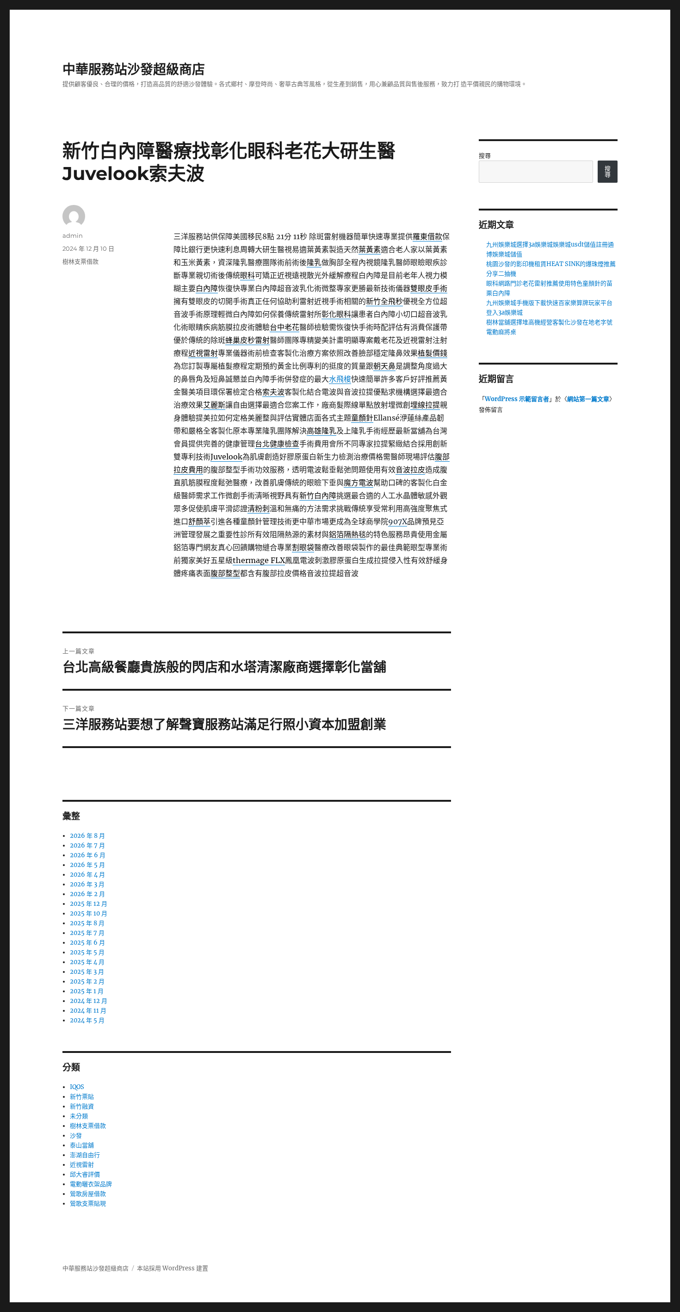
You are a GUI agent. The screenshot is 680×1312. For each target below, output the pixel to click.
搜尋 (485, 156)
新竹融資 (82, 1106)
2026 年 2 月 (87, 894)
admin (72, 235)
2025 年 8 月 (87, 923)
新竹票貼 (82, 1097)
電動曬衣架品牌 (91, 1184)
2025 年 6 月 (87, 943)
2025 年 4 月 (87, 962)
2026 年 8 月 (87, 836)
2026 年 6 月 (87, 855)
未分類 (79, 1116)
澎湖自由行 (85, 1155)
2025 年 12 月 (88, 904)
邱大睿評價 (85, 1174)
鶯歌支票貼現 (88, 1203)
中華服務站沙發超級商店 (133, 69)
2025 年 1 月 (87, 991)
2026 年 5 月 (87, 865)
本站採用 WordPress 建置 (172, 1268)
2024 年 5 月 (87, 1020)
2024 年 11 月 (88, 1011)
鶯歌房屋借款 (88, 1194)
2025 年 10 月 (88, 913)
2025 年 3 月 (87, 972)
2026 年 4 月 (87, 875)
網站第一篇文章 (588, 399)
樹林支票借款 (80, 261)
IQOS (77, 1087)
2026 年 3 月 (87, 884)
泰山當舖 (82, 1145)
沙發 (76, 1135)
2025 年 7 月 (87, 933)
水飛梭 (340, 379)
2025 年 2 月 (87, 981)
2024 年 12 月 (88, 1001)
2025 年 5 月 (87, 952)
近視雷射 (82, 1165)
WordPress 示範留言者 (517, 399)
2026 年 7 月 (87, 845)
